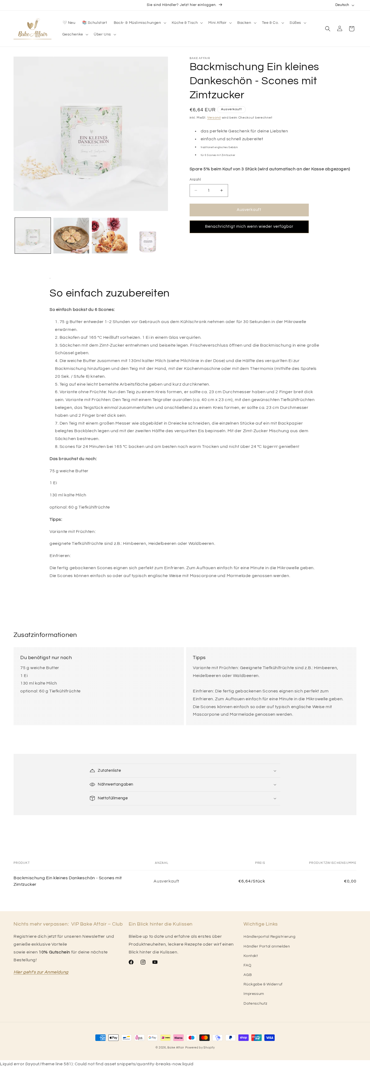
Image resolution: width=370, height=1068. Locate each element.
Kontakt (251, 956)
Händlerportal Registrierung (269, 937)
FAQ (247, 965)
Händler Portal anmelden (267, 946)
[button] (139, 22)
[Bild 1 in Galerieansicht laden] (33, 235)
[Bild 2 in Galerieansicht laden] (71, 235)
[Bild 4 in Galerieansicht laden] (148, 235)
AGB (248, 975)
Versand (214, 117)
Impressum (254, 994)
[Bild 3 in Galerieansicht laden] (110, 235)
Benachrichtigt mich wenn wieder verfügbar (249, 226)
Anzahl (195, 179)
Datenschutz (255, 1003)
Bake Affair (175, 1047)
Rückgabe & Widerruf (263, 984)
